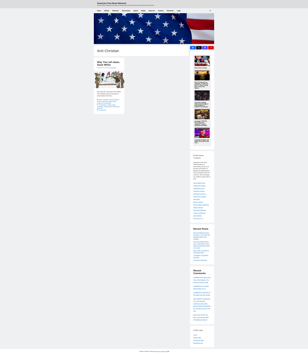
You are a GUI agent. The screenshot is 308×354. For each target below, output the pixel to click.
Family (99, 101)
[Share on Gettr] (211, 47)
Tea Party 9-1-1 (198, 218)
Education (116, 99)
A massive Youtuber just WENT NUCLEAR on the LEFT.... (202, 141)
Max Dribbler (197, 299)
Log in (195, 335)
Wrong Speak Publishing (201, 205)
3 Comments (102, 110)
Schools (99, 103)
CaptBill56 (196, 277)
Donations (170, 10)
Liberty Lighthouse (199, 213)
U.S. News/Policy (106, 103)
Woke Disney (116, 106)
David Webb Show (199, 183)
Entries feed (197, 337)
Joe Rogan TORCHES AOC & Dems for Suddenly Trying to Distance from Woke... (201, 123)
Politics (106, 10)
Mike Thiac (196, 315)
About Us (152, 10)
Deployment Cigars (199, 186)
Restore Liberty (198, 202)
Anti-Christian (102, 104)
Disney (110, 106)
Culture (111, 99)
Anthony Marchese (161, 351)
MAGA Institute (198, 207)
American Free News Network (111, 3)
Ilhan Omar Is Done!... (201, 68)
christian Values (111, 104)
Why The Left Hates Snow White (108, 63)
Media (143, 10)
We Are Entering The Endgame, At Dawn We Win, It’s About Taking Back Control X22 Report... (201, 85)
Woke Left (100, 108)
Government (126, 10)
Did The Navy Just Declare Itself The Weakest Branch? (201, 317)
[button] (210, 11)
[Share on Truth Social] (205, 47)
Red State (196, 199)
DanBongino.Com (198, 188)
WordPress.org (198, 343)
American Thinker (199, 191)
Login (179, 10)
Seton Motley (197, 216)
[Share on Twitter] (199, 47)
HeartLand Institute (199, 196)
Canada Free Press (199, 194)
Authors (161, 10)
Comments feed (198, 340)
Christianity (106, 99)
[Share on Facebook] (193, 47)
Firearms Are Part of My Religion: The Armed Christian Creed (202, 280)
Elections (115, 10)
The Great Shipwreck (200, 260)
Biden (100, 99)
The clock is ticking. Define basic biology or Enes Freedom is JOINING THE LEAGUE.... (202, 104)
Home (99, 10)
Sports (136, 10)
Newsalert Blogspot (199, 210)
